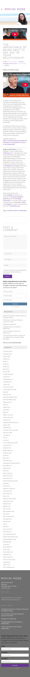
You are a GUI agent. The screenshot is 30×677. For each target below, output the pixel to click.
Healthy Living (6, 415)
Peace (4, 470)
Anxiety (5, 366)
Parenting (5, 468)
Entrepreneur (6, 402)
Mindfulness (6, 453)
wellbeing (5, 562)
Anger (4, 364)
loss (4, 437)
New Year (5, 458)
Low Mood (6, 445)
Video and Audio (13, 63)
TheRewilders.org (14, 206)
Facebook (18, 202)
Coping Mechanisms (8, 389)
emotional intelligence (9, 397)
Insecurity (5, 420)
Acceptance (6, 354)
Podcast (12, 166)
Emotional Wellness (8, 399)
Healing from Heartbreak (9, 324)
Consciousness (7, 387)
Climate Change (7, 374)
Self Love (5, 508)
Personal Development (9, 481)
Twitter (23, 202)
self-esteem (6, 519)
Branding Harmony (16, 599)
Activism (5, 356)
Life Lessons (6, 432)
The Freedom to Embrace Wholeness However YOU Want (12, 614)
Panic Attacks (6, 465)
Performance (6, 478)
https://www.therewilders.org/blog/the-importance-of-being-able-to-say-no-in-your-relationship (15, 142)
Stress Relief (6, 547)
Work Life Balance (7, 567)
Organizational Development (10, 463)
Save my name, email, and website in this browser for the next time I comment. (15, 272)
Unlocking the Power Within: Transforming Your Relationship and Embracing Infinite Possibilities (14, 337)
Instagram (9, 204)
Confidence (6, 382)
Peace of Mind (6, 473)
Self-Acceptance (7, 511)
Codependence (7, 379)
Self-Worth (6, 521)
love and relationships (8, 442)
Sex (4, 524)
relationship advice (8, 498)
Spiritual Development (8, 536)
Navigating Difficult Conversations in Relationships (11, 622)
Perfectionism (6, 475)
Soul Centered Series (8, 534)
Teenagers (5, 554)
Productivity (6, 491)
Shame (5, 526)
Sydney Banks (6, 552)
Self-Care (5, 514)
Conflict (5, 384)
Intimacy (5, 425)
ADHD (4, 361)
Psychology (6, 493)
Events (4, 404)
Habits (4, 412)
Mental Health (6, 450)
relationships (6, 63)
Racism (5, 496)
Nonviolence (6, 460)
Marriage (21, 61)
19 (24, 63)
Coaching (5, 376)
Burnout (5, 371)
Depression (6, 394)
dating (4, 392)
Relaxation (5, 503)
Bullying (5, 369)
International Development (10, 422)
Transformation (7, 557)
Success (5, 549)
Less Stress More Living (9, 430)
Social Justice (6, 529)
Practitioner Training (8, 488)
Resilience (5, 506)
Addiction (5, 359)
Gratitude (5, 409)
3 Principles (6, 351)
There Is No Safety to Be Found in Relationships (11, 627)
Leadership (6, 427)
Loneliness (6, 435)
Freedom (5, 407)
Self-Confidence (7, 516)
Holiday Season (7, 417)
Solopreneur (6, 531)
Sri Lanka (5, 544)
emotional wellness (13, 210)
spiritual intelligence (8, 539)
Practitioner (6, 486)
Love (4, 440)
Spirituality (5, 541)
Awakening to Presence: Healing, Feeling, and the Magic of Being (14, 610)
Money (5, 455)
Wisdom (5, 564)
